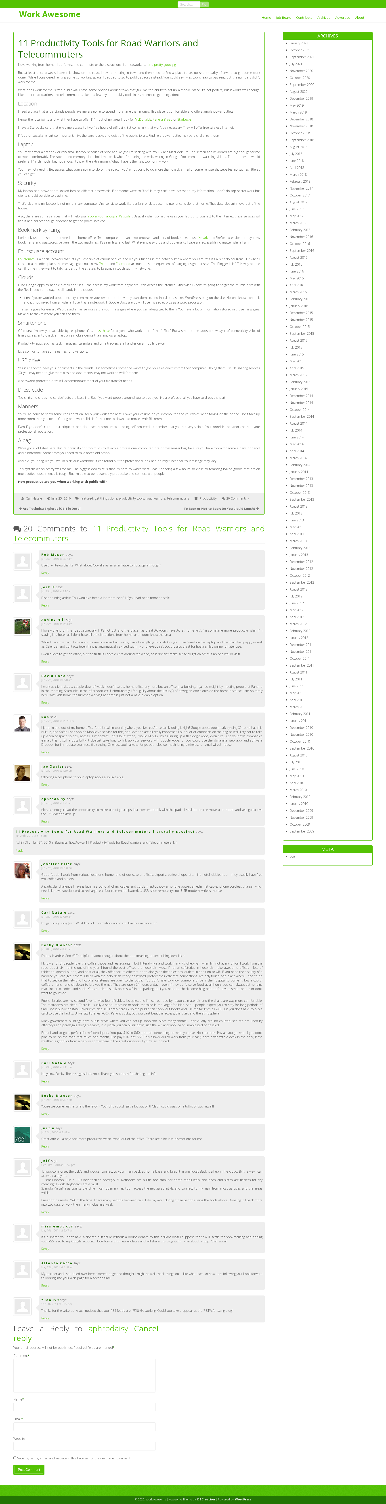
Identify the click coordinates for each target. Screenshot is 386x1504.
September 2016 (302, 250)
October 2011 (300, 658)
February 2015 (300, 382)
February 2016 (300, 299)
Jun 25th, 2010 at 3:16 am (56, 591)
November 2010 (301, 734)
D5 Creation (206, 1499)
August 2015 (298, 340)
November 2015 (301, 320)
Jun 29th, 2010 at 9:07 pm (57, 1100)
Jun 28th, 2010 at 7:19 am (56, 917)
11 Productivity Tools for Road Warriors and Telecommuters (139, 533)
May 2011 (297, 693)
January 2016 (299, 306)
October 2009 (300, 824)
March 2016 (298, 292)
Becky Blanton (57, 945)
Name (17, 1399)
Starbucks (184, 119)
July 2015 (296, 347)
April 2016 (297, 285)
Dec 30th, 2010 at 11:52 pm (58, 1165)
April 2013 (297, 534)
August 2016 (298, 257)
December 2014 (301, 396)
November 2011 (301, 651)
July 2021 (296, 64)
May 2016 (297, 278)
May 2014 (297, 444)
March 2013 (298, 541)
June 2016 (297, 271)
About (359, 17)
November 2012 (301, 568)
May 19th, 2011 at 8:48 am (57, 1267)
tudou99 (50, 1300)
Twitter (104, 264)
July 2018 (296, 154)
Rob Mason (53, 554)
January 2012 (299, 638)
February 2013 (300, 548)
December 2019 (301, 98)
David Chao (53, 676)
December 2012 (301, 562)
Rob (45, 717)
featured (87, 498)
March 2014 (298, 458)
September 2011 (302, 665)
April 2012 (297, 617)
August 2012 (298, 589)
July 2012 (296, 596)
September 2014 (302, 416)
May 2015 (297, 361)
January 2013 (299, 555)
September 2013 (302, 499)
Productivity (208, 498)
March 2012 (298, 624)
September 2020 (302, 85)
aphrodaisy (108, 1328)
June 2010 (297, 769)
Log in (294, 856)
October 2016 (300, 244)
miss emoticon (57, 1226)
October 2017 (300, 195)
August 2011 (298, 672)
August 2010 (298, 755)
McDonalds (143, 119)
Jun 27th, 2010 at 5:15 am (31, 836)
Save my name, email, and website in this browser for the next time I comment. (74, 1458)
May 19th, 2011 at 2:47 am (57, 1230)
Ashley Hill (53, 620)
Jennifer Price (57, 864)
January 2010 (299, 804)
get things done (106, 498)
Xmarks (204, 238)
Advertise (342, 17)
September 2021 (302, 57)
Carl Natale (34, 498)
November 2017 (301, 188)
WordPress (243, 1499)
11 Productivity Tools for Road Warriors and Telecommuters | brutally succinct (105, 831)
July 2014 (296, 430)
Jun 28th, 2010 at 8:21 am (56, 949)
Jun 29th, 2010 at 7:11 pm (57, 1067)
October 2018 (300, 133)
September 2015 (302, 333)
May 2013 (297, 527)
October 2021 (300, 50)
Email (17, 1419)
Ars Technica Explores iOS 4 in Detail (52, 508)
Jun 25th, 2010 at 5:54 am (56, 624)
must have (102, 330)
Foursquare (26, 259)
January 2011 (299, 721)
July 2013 (296, 513)
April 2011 (297, 700)
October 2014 (300, 409)
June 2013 (297, 520)
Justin (48, 1128)
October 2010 (300, 741)
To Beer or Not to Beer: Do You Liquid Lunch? (219, 508)
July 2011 (296, 679)
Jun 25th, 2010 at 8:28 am (56, 680)
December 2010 (301, 727)
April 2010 (297, 783)
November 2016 (301, 237)
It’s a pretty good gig (161, 64)
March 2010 (298, 790)
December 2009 (301, 810)
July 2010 (296, 762)
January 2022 (299, 43)
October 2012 (300, 575)
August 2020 (298, 91)
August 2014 (298, 423)
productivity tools (131, 498)
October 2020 (300, 78)
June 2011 (297, 686)
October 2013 (300, 492)
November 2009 (301, 817)
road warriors (155, 498)
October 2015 (300, 326)
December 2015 (301, 313)
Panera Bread (162, 119)
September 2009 (302, 831)
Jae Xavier (52, 766)
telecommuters (178, 498)
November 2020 (301, 71)
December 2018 (301, 119)
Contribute (304, 17)
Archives (323, 17)
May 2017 (297, 216)
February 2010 (300, 797)
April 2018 (297, 167)
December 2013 (301, 479)
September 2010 (302, 748)
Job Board (283, 17)
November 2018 (301, 126)
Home (266, 17)
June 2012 (297, 603)
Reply (45, 573)
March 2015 (298, 375)
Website (19, 1438)
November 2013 (301, 485)
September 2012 (302, 582)
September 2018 (302, 140)
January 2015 (299, 389)
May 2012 (297, 610)
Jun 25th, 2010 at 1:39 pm (57, 771)
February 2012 (300, 631)
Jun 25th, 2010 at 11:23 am (57, 721)
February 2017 (300, 230)
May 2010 (297, 776)
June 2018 (297, 161)
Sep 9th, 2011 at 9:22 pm (56, 1304)
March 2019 (298, 112)
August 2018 (298, 147)
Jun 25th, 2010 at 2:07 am (56, 559)
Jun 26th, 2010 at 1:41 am (56, 803)
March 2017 (298, 223)
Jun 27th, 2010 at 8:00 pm (57, 868)
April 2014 (297, 451)
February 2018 (300, 181)
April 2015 (297, 368)
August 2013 (298, 506)
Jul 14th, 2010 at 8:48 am (56, 1132)
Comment (20, 1355)
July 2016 (296, 264)
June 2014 (297, 437)
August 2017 (298, 202)
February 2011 (300, 714)
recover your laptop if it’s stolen (109, 216)
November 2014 (301, 403)
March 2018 (298, 174)
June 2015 (297, 354)
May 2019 (297, 105)
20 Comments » (237, 498)
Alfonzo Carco (57, 1263)
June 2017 (297, 209)
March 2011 (298, 707)
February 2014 (300, 465)
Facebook (123, 264)
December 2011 (301, 645)
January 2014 (299, 472)
